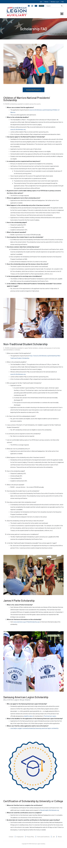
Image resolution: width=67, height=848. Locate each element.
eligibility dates (28, 716)
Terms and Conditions (43, 836)
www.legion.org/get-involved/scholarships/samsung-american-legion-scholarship (34, 728)
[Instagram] (32, 6)
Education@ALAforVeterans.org (49, 810)
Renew (46, 1)
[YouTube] (36, 6)
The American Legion (50, 716)
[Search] (62, 5)
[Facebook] (29, 6)
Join (41, 1)
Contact (11, 836)
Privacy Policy (30, 836)
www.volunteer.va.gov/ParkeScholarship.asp (26, 622)
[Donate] (41, 6)
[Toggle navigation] (62, 13)
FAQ (62, 1)
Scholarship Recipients (33, 90)
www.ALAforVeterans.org (17, 129)
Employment (20, 836)
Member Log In (55, 1)
